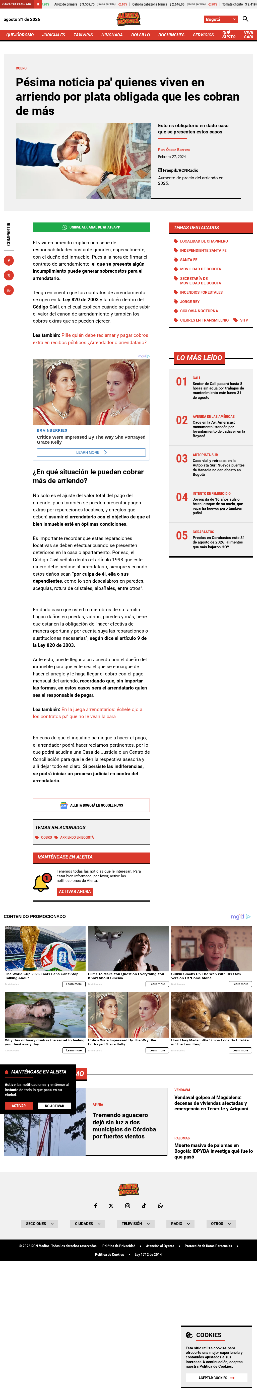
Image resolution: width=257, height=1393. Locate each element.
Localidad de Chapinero (204, 241)
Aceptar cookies (213, 1378)
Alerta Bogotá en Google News (96, 805)
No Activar (54, 1106)
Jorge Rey (190, 301)
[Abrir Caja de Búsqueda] (245, 19)
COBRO (46, 837)
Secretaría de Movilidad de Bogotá (200, 280)
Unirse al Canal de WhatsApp (95, 227)
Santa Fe (188, 260)
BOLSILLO (140, 34)
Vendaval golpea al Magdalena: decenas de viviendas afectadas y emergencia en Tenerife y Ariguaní (211, 1103)
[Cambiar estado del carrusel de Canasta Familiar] (38, 4)
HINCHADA (112, 34)
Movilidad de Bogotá (200, 269)
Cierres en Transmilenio (204, 320)
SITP (244, 320)
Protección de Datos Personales (208, 1246)
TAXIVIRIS (83, 34)
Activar (19, 1106)
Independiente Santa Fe (203, 250)
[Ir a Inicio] (128, 19)
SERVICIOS (203, 34)
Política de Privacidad (118, 1246)
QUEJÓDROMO (20, 34)
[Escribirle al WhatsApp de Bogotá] (160, 1205)
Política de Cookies (216, 1366)
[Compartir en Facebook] (9, 261)
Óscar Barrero (178, 149)
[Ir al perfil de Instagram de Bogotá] (127, 1205)
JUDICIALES (53, 34)
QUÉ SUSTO (228, 34)
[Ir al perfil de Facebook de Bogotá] (95, 1205)
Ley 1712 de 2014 (148, 1255)
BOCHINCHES (171, 34)
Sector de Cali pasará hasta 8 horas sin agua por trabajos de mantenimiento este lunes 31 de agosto (218, 390)
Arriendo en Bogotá (77, 837)
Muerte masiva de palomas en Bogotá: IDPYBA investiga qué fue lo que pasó (213, 1150)
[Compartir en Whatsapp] (9, 290)
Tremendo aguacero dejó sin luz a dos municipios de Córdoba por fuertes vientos (124, 1126)
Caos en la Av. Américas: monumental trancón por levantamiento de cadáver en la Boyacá (219, 429)
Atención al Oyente (160, 1246)
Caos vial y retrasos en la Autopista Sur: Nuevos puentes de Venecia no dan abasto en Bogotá (219, 467)
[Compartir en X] (9, 275)
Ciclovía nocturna (199, 311)
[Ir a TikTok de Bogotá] (144, 1205)
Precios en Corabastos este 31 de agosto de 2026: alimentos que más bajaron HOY (219, 542)
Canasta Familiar (16, 4)
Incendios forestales (201, 292)
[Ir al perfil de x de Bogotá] (111, 1205)
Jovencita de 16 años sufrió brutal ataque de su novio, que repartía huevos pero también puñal (218, 506)
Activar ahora (75, 891)
